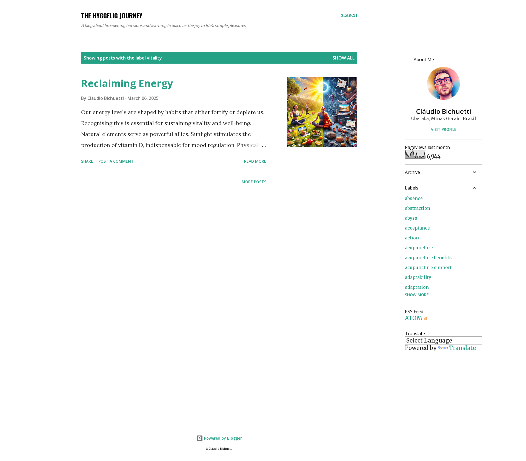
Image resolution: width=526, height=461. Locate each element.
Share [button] (87, 161)
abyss (411, 218)
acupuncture (419, 247)
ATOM (414, 318)
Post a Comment (116, 161)
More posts (254, 181)
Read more (255, 161)
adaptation (417, 287)
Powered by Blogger (222, 438)
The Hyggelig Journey (111, 15)
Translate (462, 347)
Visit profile (443, 129)
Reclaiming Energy (127, 83)
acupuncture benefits (428, 257)
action (412, 238)
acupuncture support (428, 267)
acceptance (417, 228)
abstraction (417, 208)
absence (414, 198)
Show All (344, 58)
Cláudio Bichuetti (443, 111)
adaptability (418, 277)
